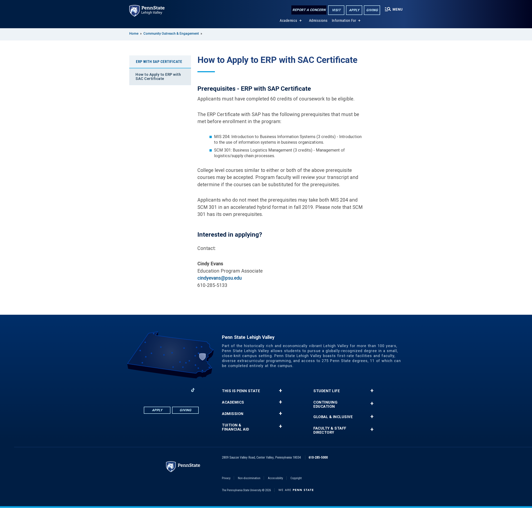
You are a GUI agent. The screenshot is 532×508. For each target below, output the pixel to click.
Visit (336, 10)
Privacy (226, 478)
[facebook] (150, 390)
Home (133, 33)
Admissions (318, 20)
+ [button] (280, 390)
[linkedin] (171, 390)
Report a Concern (308, 10)
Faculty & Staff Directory (329, 430)
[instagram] (160, 390)
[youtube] (182, 390)
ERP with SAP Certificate (159, 61)
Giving (372, 10)
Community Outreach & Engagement (171, 33)
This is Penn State (241, 391)
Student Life (326, 391)
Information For (344, 20)
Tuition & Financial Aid (235, 427)
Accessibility (275, 478)
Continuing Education (325, 404)
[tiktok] (193, 390)
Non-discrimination (249, 478)
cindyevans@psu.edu (219, 278)
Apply (354, 10)
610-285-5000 (318, 457)
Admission (233, 414)
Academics (288, 20)
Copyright (296, 478)
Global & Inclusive (333, 417)
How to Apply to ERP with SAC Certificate (158, 76)
